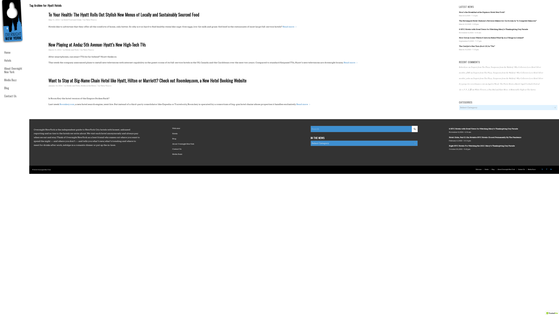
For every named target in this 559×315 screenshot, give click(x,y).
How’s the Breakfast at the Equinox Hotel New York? (482, 12)
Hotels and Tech (72, 50)
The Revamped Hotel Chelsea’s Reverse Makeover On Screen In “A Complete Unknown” (498, 21)
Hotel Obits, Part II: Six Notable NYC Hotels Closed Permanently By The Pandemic (485, 137)
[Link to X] (542, 169)
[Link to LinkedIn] (551, 169)
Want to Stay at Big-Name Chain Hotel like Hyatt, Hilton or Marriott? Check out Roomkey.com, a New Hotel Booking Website (147, 80)
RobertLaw (463, 67)
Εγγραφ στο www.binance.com (472, 83)
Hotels (175, 133)
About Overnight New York (183, 144)
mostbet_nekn (464, 78)
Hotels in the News (88, 86)
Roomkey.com (67, 104)
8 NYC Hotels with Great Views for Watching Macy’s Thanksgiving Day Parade (493, 29)
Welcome (176, 128)
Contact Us (177, 149)
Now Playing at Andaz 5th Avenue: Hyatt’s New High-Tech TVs (97, 44)
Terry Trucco (91, 20)
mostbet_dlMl (464, 72)
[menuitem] (14, 52)
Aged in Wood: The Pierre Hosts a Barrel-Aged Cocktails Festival (514, 83)
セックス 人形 (465, 89)
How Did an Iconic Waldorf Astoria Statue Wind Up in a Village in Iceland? (491, 38)
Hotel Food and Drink (72, 20)
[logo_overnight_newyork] (13, 22)
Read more (288, 26)
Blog (174, 139)
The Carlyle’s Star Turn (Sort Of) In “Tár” (477, 46)
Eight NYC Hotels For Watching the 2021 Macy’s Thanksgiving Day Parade (482, 146)
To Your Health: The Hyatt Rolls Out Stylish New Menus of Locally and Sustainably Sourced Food (123, 14)
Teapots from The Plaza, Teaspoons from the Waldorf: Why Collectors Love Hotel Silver (506, 67)
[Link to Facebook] (546, 169)
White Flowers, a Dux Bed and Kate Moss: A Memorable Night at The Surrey (505, 89)
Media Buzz (177, 154)
